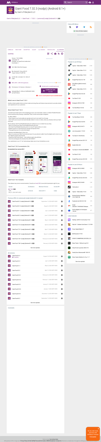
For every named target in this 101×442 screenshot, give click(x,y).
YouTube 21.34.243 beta (78, 135)
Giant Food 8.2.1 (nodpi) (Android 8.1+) (21, 206)
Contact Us (58, 440)
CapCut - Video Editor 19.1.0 (79, 70)
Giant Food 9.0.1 (16, 270)
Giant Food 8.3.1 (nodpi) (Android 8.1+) (21, 201)
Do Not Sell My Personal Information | (37, 440)
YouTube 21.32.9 (76, 154)
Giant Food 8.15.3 (16, 279)
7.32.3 (33, 18)
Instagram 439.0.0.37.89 (78, 103)
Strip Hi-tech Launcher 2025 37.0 (80, 247)
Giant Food (25, 18)
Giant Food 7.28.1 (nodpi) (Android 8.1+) (22, 243)
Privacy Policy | (24, 440)
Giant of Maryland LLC (26, 12)
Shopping (11, 53)
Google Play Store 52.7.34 (78, 79)
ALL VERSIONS (60, 49)
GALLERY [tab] (34, 49)
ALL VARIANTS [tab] (41, 49)
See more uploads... (35, 247)
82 (18, 59)
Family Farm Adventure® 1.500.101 (81, 252)
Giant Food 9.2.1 (16, 261)
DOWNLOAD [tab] (10, 49)
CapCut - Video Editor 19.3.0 (79, 191)
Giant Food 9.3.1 (16, 255)
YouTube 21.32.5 (76, 98)
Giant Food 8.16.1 (16, 275)
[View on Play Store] (55, 54)
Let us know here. (54, 439)
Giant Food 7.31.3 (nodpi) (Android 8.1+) (22, 224)
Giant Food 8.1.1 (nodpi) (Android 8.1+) (21, 210)
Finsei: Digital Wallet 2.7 (78, 229)
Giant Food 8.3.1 (16, 298)
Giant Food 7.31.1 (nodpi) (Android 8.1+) (22, 229)
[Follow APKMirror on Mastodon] (77, 27)
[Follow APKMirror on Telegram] (84, 27)
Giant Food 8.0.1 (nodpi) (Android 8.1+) (21, 215)
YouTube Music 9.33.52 (78, 107)
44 (19, 87)
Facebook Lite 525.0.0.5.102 (79, 201)
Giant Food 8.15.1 (16, 284)
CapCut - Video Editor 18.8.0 (79, 65)
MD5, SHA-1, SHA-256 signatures (20, 82)
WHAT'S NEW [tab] (18, 49)
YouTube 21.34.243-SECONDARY (80, 149)
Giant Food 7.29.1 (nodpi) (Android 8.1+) (22, 238)
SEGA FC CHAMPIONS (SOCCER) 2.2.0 (81, 238)
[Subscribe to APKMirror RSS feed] (91, 27)
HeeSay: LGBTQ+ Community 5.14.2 (81, 219)
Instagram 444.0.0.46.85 (78, 182)
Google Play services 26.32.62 (79, 177)
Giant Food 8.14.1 (16, 293)
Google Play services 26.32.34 (79, 159)
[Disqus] (35, 371)
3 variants (16, 257)
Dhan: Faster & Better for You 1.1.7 (80, 257)
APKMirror (14, 2)
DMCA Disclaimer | (51, 440)
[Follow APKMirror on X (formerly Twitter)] (70, 27)
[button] (48, 54)
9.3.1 (23, 149)
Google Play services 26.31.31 (79, 140)
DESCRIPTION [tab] (27, 49)
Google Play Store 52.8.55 (78, 121)
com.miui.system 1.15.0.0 (78, 131)
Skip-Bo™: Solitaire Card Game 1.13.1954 (82, 224)
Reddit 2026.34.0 (76, 145)
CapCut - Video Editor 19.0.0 (79, 75)
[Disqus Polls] (35, 330)
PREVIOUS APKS (51, 49)
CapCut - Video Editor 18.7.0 (79, 89)
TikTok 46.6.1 (75, 187)
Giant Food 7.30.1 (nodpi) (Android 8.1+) (22, 234)
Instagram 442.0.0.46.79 (78, 126)
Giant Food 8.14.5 (16, 289)
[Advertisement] (35, 35)
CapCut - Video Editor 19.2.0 (79, 173)
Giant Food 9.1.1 (16, 265)
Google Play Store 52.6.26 (78, 93)
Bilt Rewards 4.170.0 (77, 233)
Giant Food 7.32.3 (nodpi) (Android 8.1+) (22, 220)
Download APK (50, 90)
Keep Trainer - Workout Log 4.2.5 (80, 243)
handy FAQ (38, 183)
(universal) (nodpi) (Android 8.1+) (47, 18)
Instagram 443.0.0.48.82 (78, 168)
